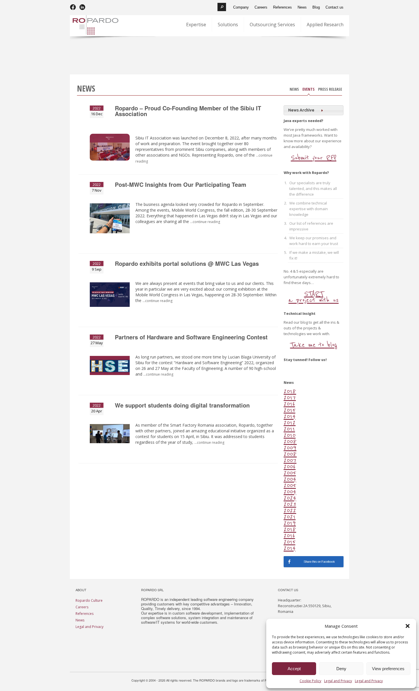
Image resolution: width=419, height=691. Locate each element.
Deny (341, 668)
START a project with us (313, 297)
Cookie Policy (310, 680)
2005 (290, 472)
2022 (290, 510)
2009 (290, 447)
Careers (82, 607)
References (84, 613)
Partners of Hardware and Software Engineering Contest (191, 337)
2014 (290, 416)
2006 (290, 466)
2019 (290, 522)
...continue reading (209, 442)
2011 (289, 428)
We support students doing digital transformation (182, 405)
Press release (330, 90)
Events (308, 90)
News (294, 90)
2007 (290, 460)
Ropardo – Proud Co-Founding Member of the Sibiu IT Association (188, 111)
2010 (290, 435)
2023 (290, 504)
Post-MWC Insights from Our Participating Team (180, 185)
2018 (290, 391)
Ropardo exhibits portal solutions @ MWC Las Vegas (187, 264)
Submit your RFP (313, 157)
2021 (290, 516)
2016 (289, 403)
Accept (294, 668)
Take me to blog (313, 345)
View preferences (388, 668)
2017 (290, 397)
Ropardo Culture (89, 600)
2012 (290, 422)
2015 (289, 410)
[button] (407, 626)
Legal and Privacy (338, 680)
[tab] (313, 110)
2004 (290, 479)
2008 (290, 441)
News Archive (301, 110)
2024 (290, 497)
